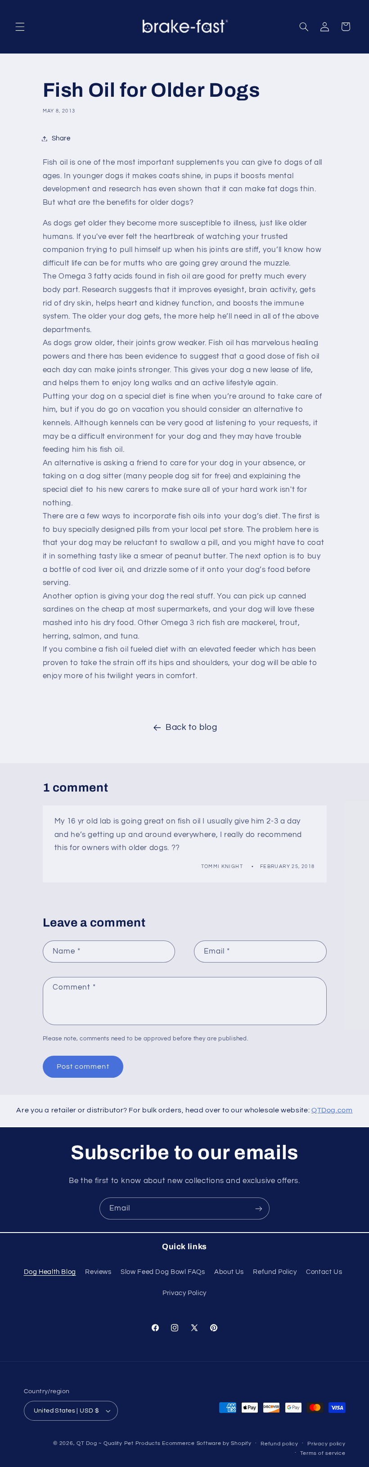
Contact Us (324, 1272)
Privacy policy (326, 1443)
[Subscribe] (258, 1208)
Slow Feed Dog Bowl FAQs (163, 1272)
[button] (19, 26)
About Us (229, 1272)
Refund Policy (275, 1272)
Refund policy (279, 1443)
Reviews (98, 1272)
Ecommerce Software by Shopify (206, 1443)
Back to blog (191, 727)
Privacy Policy (184, 1293)
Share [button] (61, 138)
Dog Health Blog (50, 1272)
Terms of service (323, 1453)
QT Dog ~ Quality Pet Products (118, 1443)
